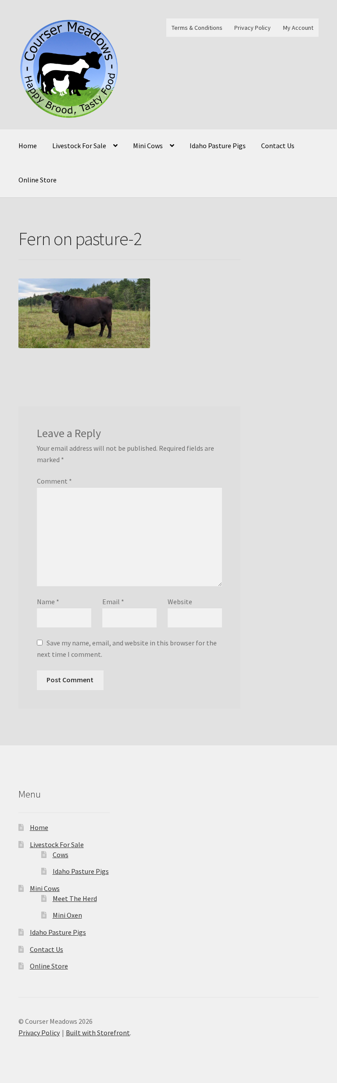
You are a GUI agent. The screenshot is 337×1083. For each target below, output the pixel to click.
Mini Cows (148, 145)
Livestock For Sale (79, 145)
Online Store (37, 179)
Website (180, 601)
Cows (60, 854)
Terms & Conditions (197, 28)
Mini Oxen (67, 915)
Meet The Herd (75, 898)
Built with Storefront (98, 1032)
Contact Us (277, 145)
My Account (298, 28)
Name (48, 601)
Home (27, 145)
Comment (54, 481)
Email (113, 601)
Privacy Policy (252, 28)
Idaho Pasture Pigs (218, 145)
